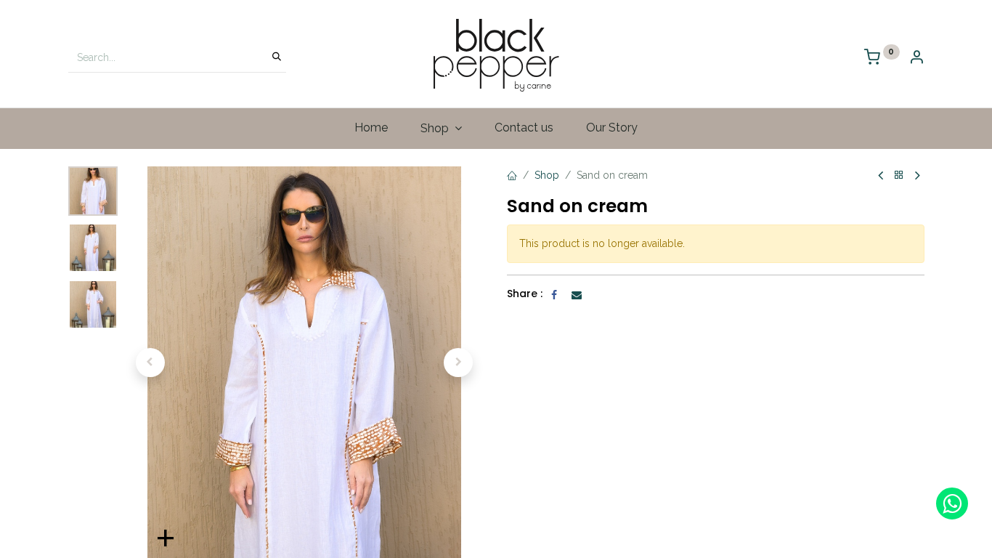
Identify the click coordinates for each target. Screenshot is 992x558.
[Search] (276, 57)
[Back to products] (899, 175)
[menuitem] (371, 127)
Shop (546, 175)
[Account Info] (916, 58)
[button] (150, 362)
